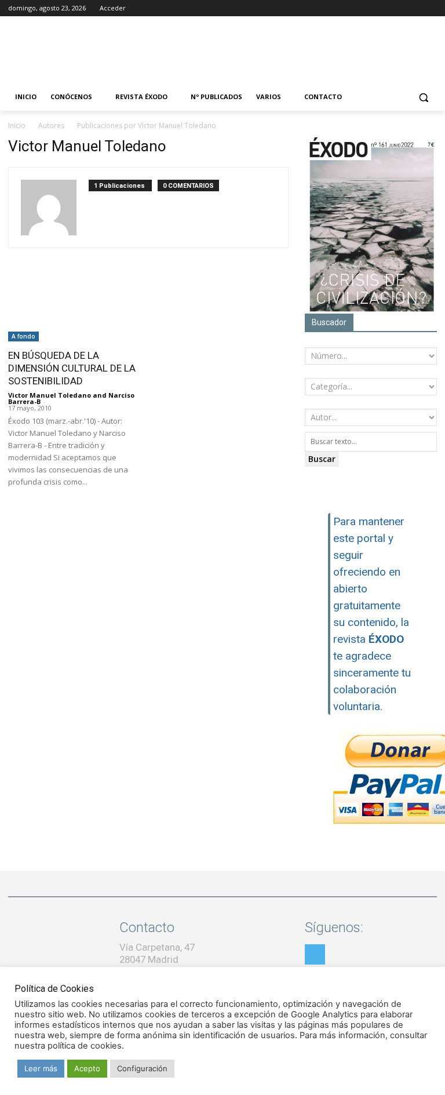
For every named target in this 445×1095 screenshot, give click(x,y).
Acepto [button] (87, 1068)
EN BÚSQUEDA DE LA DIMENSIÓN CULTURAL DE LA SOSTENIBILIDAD (72, 368)
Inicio (16, 125)
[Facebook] (382, 8)
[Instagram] (398, 8)
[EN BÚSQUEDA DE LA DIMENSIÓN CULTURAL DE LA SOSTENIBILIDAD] (74, 308)
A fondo (23, 336)
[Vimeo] (430, 8)
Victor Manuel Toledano (49, 395)
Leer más (40, 1068)
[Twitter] (414, 8)
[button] (423, 97)
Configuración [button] (142, 1068)
